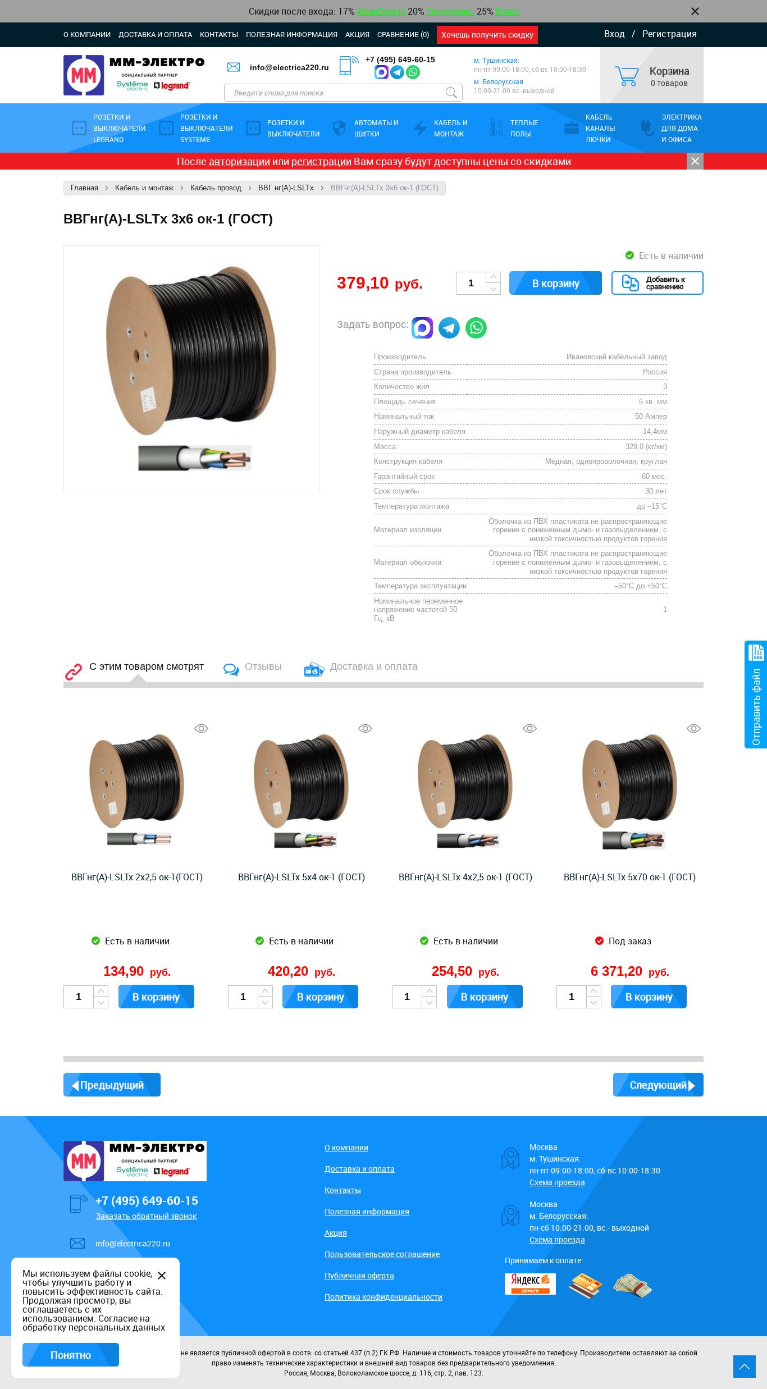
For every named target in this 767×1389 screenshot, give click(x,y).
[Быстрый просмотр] (201, 728)
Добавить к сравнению (665, 282)
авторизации (239, 161)
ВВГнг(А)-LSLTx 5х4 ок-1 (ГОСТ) (301, 877)
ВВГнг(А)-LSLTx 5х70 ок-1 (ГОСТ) (630, 877)
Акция (357, 34)
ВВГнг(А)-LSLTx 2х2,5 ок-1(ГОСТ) (137, 877)
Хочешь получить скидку (487, 34)
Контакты (219, 34)
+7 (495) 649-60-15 (400, 59)
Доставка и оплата (155, 34)
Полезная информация (291, 34)
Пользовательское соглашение (382, 1254)
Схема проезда (557, 1182)
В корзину (555, 283)
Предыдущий (112, 1084)
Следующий (658, 1084)
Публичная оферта (359, 1275)
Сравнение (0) (403, 34)
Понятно (71, 1354)
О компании (87, 34)
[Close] (695, 161)
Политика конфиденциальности (383, 1296)
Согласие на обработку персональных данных (93, 1322)
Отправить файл (756, 707)
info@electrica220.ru (289, 67)
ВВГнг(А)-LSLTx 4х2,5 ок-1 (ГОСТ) (465, 877)
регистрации (321, 161)
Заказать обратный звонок (146, 1215)
